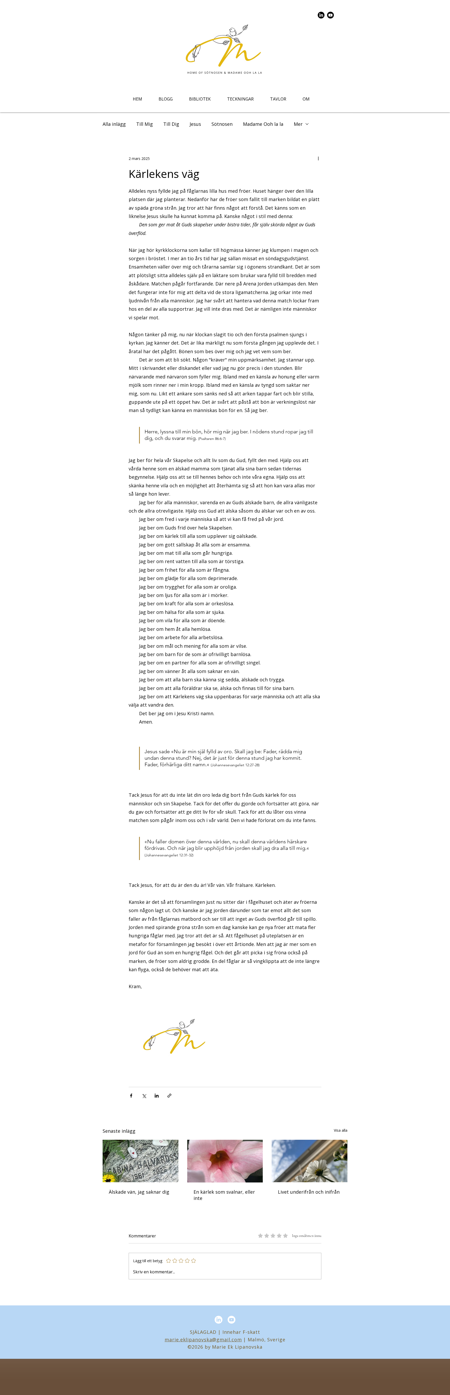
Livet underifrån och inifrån (309, 1192)
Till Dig (171, 124)
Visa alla (340, 1130)
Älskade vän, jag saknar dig (139, 1192)
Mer (298, 124)
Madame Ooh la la (263, 124)
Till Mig (144, 124)
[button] (200, 98)
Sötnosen (222, 124)
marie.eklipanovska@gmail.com (203, 1339)
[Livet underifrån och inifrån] (309, 1161)
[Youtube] (330, 15)
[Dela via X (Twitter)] (143, 1095)
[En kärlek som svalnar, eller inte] (225, 1161)
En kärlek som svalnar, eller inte (224, 1195)
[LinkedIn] (321, 15)
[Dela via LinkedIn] (156, 1095)
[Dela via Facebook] (131, 1095)
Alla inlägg (114, 124)
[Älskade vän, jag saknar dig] (140, 1161)
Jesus (195, 124)
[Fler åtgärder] (318, 158)
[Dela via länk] (169, 1095)
